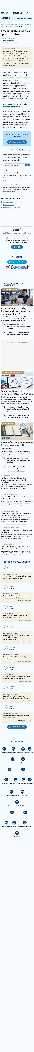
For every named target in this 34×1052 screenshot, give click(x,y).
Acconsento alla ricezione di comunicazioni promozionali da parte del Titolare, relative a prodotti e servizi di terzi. (17, 176)
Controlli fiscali (8, 202)
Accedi (29, 18)
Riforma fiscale (8, 544)
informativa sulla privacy (16, 190)
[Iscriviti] (27, 165)
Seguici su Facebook (18, 262)
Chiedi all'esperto (18, 142)
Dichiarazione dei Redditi (11, 208)
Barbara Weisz (12, 38)
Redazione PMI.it (26, 720)
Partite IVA (6, 476)
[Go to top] (30, 1046)
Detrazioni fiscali (8, 205)
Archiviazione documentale (12, 494)
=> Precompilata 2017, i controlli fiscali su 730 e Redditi (15, 105)
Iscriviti (17, 247)
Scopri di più (21, 18)
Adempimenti (9, 423)
